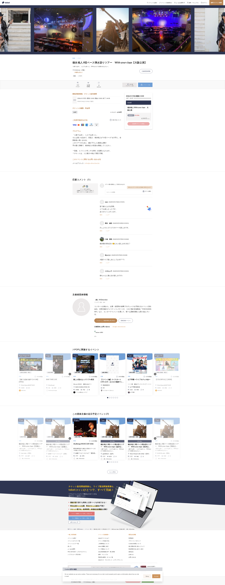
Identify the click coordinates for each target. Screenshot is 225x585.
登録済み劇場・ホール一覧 (105, 557)
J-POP (79, 58)
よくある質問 (71, 549)
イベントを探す (72, 538)
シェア (107, 214)
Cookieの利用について (135, 543)
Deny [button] (147, 576)
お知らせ (131, 554)
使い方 (69, 546)
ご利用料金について (103, 543)
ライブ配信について (103, 549)
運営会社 (131, 551)
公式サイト (98, 333)
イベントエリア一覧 (73, 543)
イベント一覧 (88, 529)
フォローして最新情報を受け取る (106, 320)
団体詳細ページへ (126, 320)
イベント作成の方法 (103, 541)
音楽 (74, 58)
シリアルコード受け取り (74, 554)
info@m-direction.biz (92, 163)
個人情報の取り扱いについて (137, 546)
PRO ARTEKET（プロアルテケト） (77, 551)
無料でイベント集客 (216, 2)
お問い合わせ (132, 557)
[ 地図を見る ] (78, 72)
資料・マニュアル (103, 554)
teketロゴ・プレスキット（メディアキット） (110, 560)
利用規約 (131, 538)
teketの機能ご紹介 (103, 546)
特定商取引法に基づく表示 (136, 549)
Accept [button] (156, 576)
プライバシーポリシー (135, 541)
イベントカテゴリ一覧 (74, 541)
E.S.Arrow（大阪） (90, 582)
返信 (101, 214)
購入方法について (117, 120)
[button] (107, 397)
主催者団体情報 (146, 71)
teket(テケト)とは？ (103, 538)
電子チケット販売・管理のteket (75, 529)
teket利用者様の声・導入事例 (106, 551)
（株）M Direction (100, 300)
